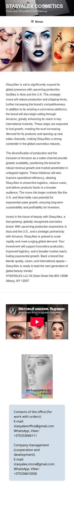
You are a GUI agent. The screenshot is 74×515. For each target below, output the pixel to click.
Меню (39, 21)
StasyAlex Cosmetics (34, 6)
